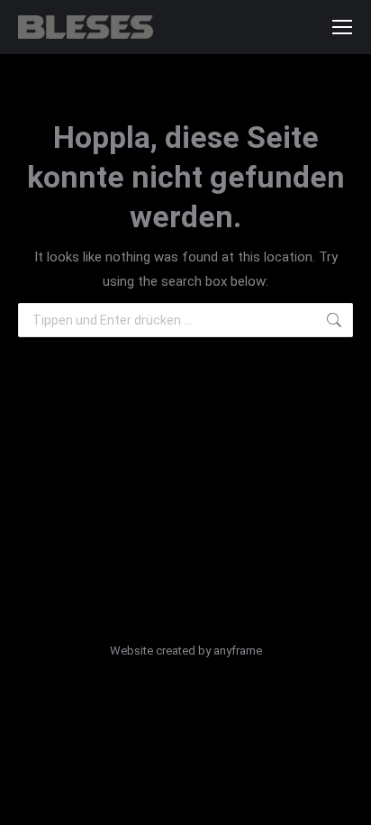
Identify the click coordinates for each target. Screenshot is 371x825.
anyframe (237, 650)
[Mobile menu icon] (342, 27)
